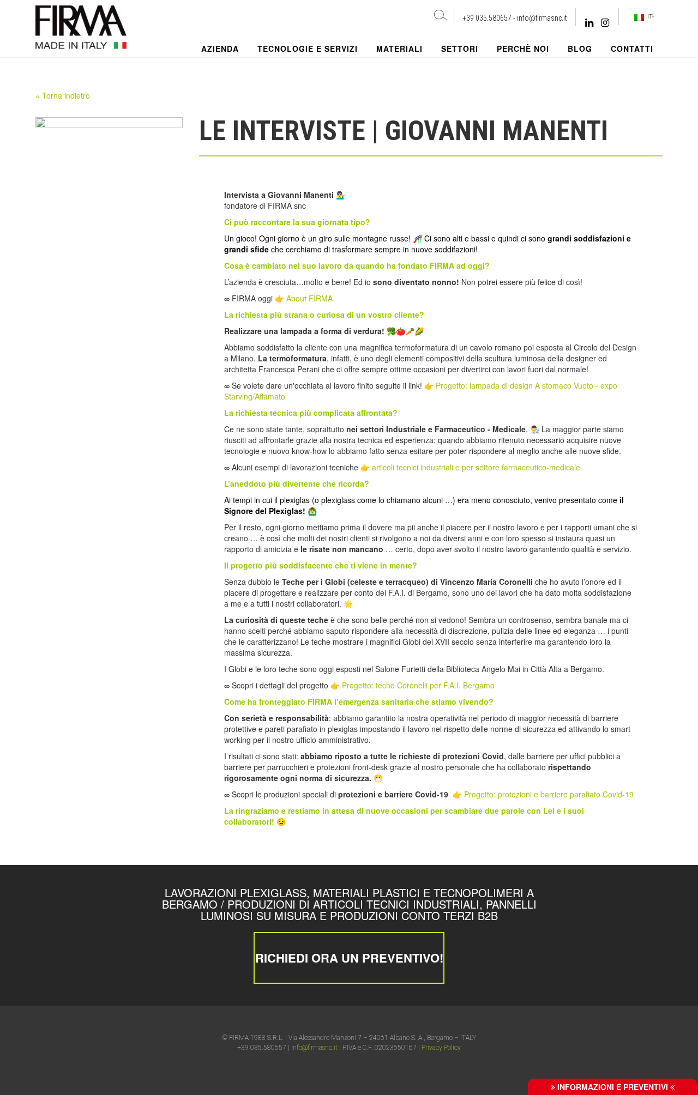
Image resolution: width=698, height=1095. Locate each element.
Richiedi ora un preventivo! (349, 957)
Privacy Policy (441, 1047)
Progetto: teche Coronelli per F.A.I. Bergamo (418, 685)
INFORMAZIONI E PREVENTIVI (612, 1086)
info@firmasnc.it (542, 18)
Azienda (220, 48)
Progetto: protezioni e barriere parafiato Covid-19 (549, 794)
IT (648, 16)
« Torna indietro (62, 95)
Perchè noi (523, 48)
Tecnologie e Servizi (307, 48)
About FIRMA (309, 298)
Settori (459, 48)
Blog (580, 48)
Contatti (632, 48)
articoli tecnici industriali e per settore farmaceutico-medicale (476, 467)
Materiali (399, 48)
